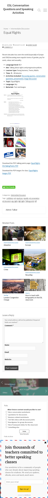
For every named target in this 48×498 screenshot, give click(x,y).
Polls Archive (8, 436)
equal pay (19, 198)
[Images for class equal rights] (14, 142)
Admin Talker (32, 45)
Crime (6, 270)
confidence (9, 198)
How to (27, 293)
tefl (36, 201)
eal (15, 198)
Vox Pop (6, 295)
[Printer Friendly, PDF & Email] (8, 187)
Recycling (28, 275)
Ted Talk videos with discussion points (21, 420)
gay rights (15, 201)
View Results (24, 434)
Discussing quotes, (29, 76)
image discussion (30, 79)
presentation (19, 79)
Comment (9, 325)
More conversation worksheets (19, 412)
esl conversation (34, 198)
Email (7, 352)
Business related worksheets (18, 417)
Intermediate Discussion (20, 29)
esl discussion (6, 201)
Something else (13, 427)
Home (6, 29)
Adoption (7, 245)
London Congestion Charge (11, 299)
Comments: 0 (8, 47)
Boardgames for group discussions (20, 422)
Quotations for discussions (17, 415)
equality (26, 198)
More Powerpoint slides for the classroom (23, 425)
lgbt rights (21, 201)
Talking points (29, 201)
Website (8, 359)
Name (7, 345)
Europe (28, 245)
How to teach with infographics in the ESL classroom (33, 297)
